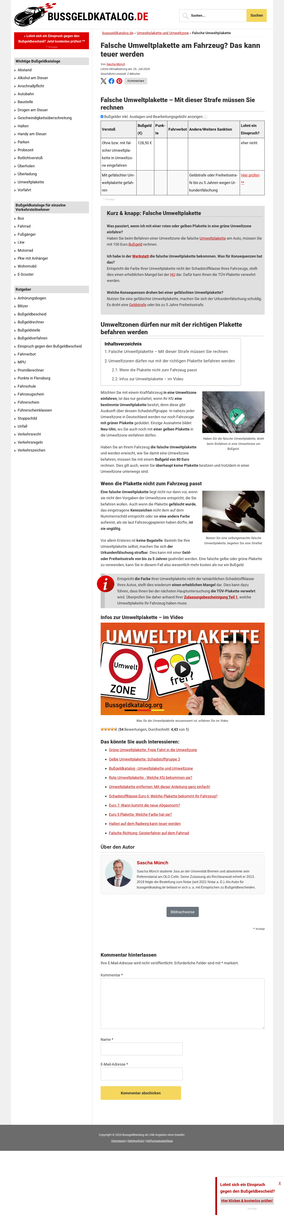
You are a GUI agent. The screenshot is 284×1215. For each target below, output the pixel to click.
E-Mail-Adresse (114, 1064)
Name (107, 1039)
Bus (21, 218)
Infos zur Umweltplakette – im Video (151, 379)
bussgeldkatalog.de (117, 33)
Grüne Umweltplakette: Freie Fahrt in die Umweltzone (153, 750)
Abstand (25, 70)
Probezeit (25, 150)
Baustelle (25, 102)
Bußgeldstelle (29, 330)
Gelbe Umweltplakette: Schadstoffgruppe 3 (144, 759)
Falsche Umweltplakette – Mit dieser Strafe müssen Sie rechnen (168, 351)
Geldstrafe (137, 305)
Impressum (118, 1140)
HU (172, 274)
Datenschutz (136, 1140)
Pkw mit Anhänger (33, 258)
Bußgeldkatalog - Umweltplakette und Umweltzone (151, 768)
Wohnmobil (27, 266)
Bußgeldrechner (31, 322)
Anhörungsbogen (32, 298)
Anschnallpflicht (31, 86)
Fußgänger (27, 234)
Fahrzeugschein (31, 394)
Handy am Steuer (32, 134)
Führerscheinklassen (35, 410)
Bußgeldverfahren (32, 338)
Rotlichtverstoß (30, 158)
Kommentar (112, 975)
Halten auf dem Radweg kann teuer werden (145, 823)
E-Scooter (26, 274)
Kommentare (135, 81)
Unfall (22, 426)
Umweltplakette (213, 238)
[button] (103, 82)
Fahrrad (24, 226)
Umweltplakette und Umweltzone (163, 33)
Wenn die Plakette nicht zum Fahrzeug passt (158, 370)
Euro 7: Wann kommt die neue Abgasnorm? (144, 805)
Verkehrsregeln (30, 442)
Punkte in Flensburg (34, 378)
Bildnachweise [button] (183, 912)
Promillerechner (31, 370)
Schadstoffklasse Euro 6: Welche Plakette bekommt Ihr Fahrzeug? (163, 796)
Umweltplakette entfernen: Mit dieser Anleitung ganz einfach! (159, 787)
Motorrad (25, 250)
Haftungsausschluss (159, 1140)
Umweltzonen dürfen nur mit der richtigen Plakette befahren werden (172, 361)
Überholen (26, 166)
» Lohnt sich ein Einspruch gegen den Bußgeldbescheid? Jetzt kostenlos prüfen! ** (51, 38)
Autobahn (26, 94)
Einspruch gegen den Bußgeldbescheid (50, 346)
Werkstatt (140, 256)
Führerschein (28, 402)
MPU (22, 362)
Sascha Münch (115, 64)
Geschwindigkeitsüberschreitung (45, 118)
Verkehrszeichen (31, 450)
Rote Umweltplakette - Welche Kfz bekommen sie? (150, 777)
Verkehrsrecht (29, 434)
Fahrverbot (27, 354)
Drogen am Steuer (33, 110)
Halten (23, 126)
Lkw (21, 242)
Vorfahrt (24, 190)
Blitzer (23, 306)
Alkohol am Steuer (33, 78)
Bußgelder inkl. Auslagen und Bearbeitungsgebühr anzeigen (153, 116)
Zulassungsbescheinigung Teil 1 (211, 597)
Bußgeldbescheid (32, 314)
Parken (23, 142)
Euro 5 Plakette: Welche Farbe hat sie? (140, 814)
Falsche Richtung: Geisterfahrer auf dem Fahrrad (149, 833)
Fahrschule (27, 386)
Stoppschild (27, 418)
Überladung (27, 174)
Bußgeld (135, 244)
